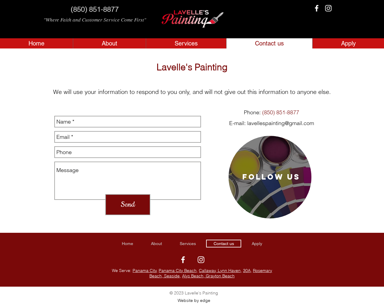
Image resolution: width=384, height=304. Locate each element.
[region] (270, 177)
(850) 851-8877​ (280, 112)
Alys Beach (192, 276)
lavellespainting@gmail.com (280, 123)
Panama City (145, 270)
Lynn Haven (229, 270)
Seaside (171, 276)
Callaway (207, 270)
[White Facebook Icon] (316, 8)
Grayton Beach (220, 276)
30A (246, 270)
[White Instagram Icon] (328, 8)
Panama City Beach (177, 270)
